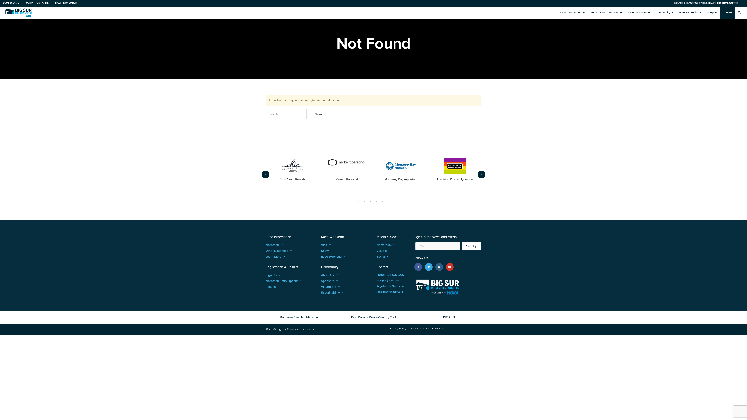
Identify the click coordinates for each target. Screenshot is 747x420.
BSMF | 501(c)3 (11, 2)
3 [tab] (371, 202)
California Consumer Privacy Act (426, 328)
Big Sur (18, 12)
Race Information (570, 12)
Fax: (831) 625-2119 (387, 280)
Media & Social (689, 12)
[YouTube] (450, 267)
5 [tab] (382, 202)
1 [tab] (359, 202)
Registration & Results (604, 12)
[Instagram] (439, 267)
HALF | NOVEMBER (66, 2)
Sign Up (471, 246)
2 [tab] (365, 202)
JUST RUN (447, 317)
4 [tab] (376, 202)
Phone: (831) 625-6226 (390, 274)
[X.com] (429, 267)
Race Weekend (638, 12)
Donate (727, 12)
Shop (710, 12)
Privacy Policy (398, 328)
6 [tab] (388, 202)
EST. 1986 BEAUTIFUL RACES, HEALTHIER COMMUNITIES (706, 3)
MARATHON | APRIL (37, 2)
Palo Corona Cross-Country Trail (373, 317)
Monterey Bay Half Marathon (300, 317)
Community (663, 12)
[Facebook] (418, 267)
